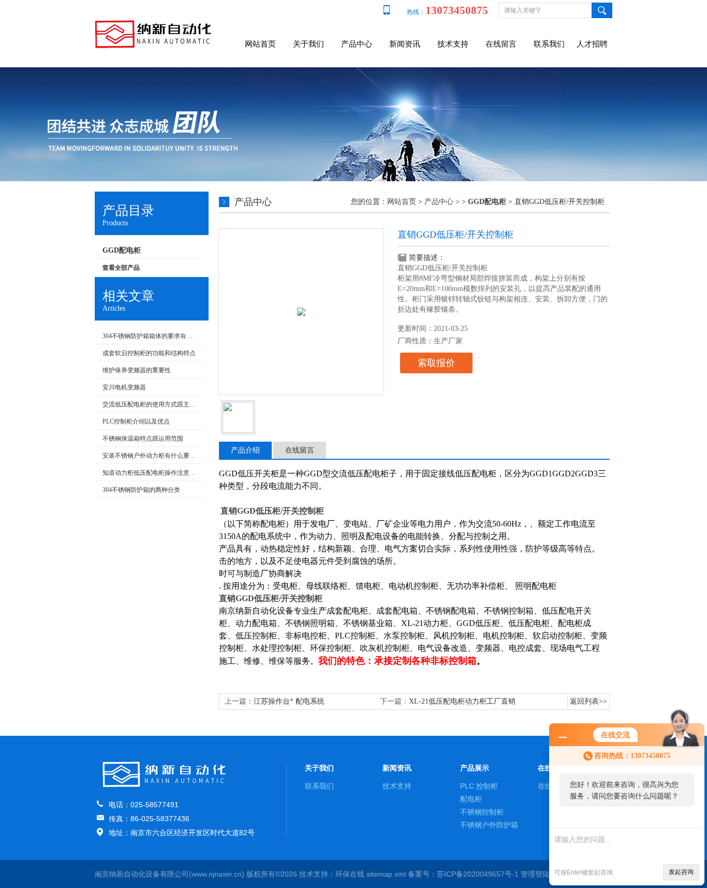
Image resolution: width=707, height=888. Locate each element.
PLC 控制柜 (479, 786)
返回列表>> (588, 701)
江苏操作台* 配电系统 (289, 701)
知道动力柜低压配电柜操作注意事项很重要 (150, 472)
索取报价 (436, 363)
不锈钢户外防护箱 (489, 825)
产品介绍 (245, 450)
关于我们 (308, 44)
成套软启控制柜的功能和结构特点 (149, 353)
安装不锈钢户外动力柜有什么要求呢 (150, 455)
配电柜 (471, 799)
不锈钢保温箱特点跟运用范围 (142, 438)
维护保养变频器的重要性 (136, 370)
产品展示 (474, 768)
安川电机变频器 (124, 387)
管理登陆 (535, 874)
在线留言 (501, 44)
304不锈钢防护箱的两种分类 (141, 489)
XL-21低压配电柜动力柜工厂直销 (462, 701)
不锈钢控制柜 (482, 812)
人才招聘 (592, 44)
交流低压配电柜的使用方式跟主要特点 (150, 404)
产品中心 (356, 44)
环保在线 (349, 874)
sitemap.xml (386, 874)
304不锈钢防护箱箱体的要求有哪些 (150, 336)
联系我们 (549, 44)
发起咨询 (681, 872)
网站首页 (260, 44)
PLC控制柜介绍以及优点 (136, 421)
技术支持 (452, 44)
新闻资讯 (404, 44)
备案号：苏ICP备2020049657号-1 (463, 874)
